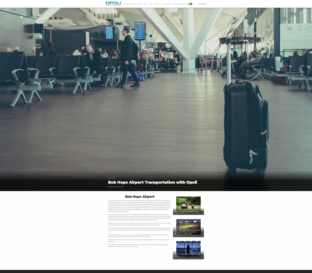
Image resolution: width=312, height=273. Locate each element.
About (145, 4)
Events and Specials (179, 4)
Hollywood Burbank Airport (116, 200)
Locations (134, 4)
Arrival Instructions (166, 4)
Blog (150, 4)
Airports (156, 4)
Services (126, 4)
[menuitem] (114, 4)
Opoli (133, 235)
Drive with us (202, 3)
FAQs (140, 4)
